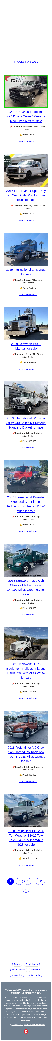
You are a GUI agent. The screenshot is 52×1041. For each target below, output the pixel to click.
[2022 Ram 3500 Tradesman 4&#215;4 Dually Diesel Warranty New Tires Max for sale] (26, 107)
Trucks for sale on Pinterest (34, 1025)
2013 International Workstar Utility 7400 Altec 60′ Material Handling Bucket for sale (26, 422)
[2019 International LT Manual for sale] (26, 265)
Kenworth (16, 975)
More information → (28, 141)
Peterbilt (34, 969)
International (18, 969)
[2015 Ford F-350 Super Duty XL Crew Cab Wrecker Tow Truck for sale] (26, 186)
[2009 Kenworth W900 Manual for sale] (26, 339)
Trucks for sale (26, 61)
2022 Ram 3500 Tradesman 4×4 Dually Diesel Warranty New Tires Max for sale (26, 116)
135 (40, 881)
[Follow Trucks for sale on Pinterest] (26, 1033)
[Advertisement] (26, 27)
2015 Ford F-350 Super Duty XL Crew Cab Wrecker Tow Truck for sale (26, 195)
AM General (33, 975)
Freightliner (31, 964)
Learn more (25, 1020)
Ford (16, 964)
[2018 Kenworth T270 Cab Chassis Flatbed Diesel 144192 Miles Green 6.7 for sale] (26, 576)
